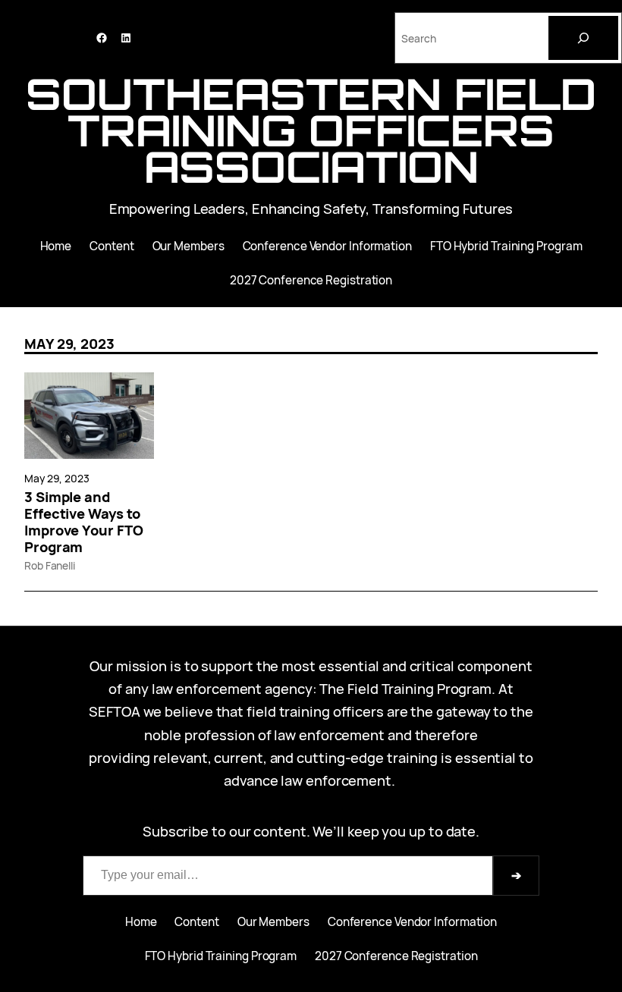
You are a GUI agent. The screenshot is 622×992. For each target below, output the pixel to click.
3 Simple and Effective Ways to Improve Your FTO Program (83, 521)
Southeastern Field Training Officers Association (310, 130)
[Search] (583, 38)
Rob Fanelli (49, 565)
